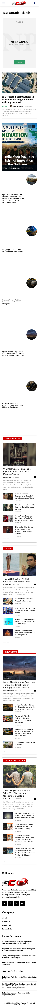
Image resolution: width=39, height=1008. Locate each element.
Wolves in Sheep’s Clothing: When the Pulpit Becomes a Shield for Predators (12, 405)
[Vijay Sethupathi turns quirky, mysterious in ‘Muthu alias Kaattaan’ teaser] (19, 454)
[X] (16, 903)
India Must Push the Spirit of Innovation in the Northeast (19, 160)
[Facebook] (4, 903)
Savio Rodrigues (18, 106)
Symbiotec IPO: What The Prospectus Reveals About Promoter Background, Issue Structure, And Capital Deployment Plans (13, 198)
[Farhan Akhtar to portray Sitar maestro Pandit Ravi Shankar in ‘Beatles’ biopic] (8, 518)
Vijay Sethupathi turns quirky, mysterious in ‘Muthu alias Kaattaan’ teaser (17, 472)
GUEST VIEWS (11, 652)
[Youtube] (22, 903)
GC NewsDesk (7, 477)
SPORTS (8, 548)
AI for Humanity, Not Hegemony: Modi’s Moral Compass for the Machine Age (17, 943)
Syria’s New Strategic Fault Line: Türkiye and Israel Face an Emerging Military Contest (13, 353)
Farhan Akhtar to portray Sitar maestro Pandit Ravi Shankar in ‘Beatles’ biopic (24, 518)
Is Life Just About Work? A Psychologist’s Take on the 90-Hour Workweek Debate (24, 815)
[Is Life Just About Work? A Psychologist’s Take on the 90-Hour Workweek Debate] (8, 815)
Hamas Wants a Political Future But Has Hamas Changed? (11, 302)
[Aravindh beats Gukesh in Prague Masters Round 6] (8, 601)
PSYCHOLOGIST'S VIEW (15, 760)
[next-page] (33, 126)
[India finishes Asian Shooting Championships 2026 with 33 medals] (8, 610)
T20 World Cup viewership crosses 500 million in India (16, 580)
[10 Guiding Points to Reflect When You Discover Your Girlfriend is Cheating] (19, 776)
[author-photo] (11, 106)
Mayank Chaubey (8, 690)
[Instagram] (10, 903)
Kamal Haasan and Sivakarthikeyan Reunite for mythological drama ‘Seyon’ (24, 496)
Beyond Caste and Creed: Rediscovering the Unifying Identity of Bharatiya (18, 949)
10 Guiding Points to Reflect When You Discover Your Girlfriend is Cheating (17, 793)
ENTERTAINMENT (12, 439)
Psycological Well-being (10, 787)
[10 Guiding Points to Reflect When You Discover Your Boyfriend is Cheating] (8, 826)
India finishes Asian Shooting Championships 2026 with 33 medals (25, 611)
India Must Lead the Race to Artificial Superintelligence (13, 250)
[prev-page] (29, 126)
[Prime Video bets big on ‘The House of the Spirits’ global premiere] (8, 507)
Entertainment (8, 465)
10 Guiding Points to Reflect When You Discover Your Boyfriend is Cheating (25, 826)
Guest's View (7, 678)
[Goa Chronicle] (19, 3)
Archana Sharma (8, 799)
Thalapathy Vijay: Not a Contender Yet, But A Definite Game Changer (19, 956)
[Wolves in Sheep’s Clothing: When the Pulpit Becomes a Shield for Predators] (31, 386)
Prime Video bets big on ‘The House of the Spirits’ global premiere (25, 507)
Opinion (5, 106)
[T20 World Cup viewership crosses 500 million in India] (19, 564)
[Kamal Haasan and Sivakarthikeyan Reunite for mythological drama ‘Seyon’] (8, 496)
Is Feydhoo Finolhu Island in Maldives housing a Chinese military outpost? (18, 99)
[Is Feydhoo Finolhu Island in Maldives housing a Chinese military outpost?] (19, 83)
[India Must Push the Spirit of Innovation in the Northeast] (19, 147)
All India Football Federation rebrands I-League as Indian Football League (25, 622)
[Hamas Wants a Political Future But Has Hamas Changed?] (31, 283)
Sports (5, 575)
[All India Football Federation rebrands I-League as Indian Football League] (8, 621)
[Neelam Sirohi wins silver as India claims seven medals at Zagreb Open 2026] (8, 632)
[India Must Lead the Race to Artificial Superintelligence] (31, 231)
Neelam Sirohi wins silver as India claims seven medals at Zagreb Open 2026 (25, 633)
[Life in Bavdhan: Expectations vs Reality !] (8, 744)
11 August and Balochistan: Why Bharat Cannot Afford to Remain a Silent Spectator (25, 707)
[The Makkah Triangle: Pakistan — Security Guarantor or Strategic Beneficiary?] (8, 718)
